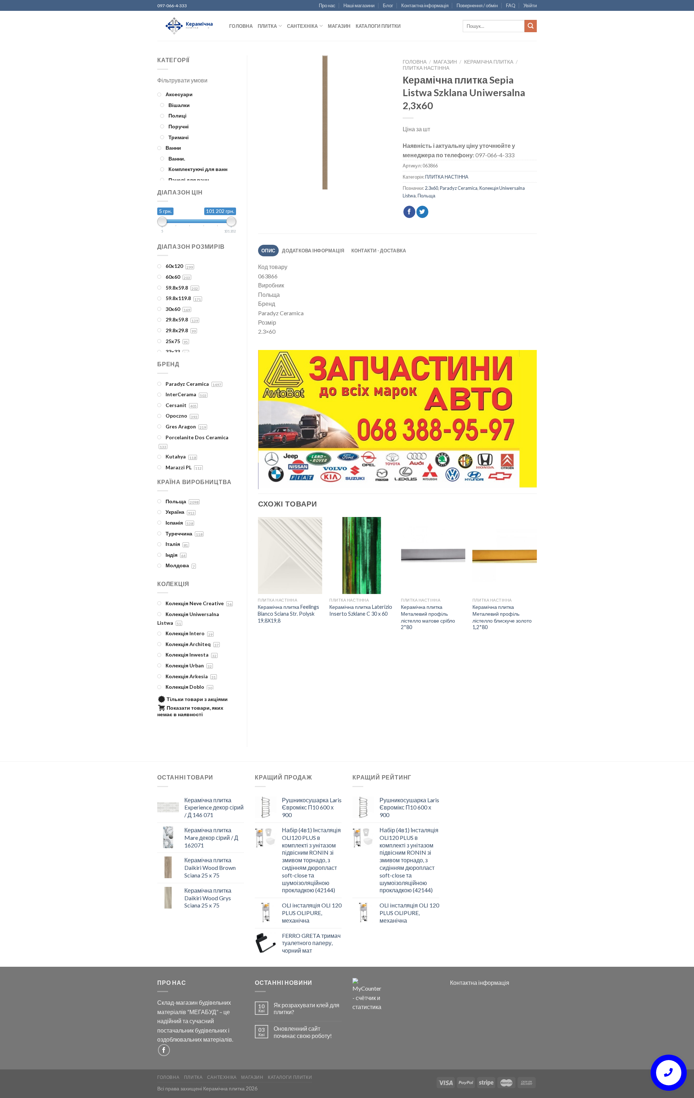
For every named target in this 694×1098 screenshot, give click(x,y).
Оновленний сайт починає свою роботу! (303, 1032)
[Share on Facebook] (409, 212)
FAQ (510, 5)
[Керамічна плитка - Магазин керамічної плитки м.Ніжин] (187, 26)
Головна (241, 26)
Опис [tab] (268, 250)
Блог (388, 5)
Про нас (327, 5)
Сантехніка (302, 26)
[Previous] (272, 420)
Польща (426, 195)
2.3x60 (431, 188)
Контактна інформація (425, 5)
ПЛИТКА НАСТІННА (426, 68)
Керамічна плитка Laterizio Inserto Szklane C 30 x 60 (360, 610)
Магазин (339, 26)
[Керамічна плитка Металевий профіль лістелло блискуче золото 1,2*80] (504, 555)
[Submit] (530, 26)
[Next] (521, 420)
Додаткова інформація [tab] (313, 250)
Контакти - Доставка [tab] (378, 250)
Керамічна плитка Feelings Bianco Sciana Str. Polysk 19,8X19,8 (288, 613)
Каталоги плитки (378, 26)
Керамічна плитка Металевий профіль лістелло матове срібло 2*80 (428, 617)
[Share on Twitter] (422, 212)
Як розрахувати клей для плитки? (306, 1008)
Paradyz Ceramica (458, 188)
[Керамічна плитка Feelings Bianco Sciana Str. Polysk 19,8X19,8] (290, 555)
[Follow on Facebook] (164, 1050)
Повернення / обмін (477, 5)
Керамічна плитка (488, 62)
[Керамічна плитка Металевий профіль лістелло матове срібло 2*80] (433, 555)
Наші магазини (358, 5)
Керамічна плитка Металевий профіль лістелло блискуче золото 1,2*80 (502, 617)
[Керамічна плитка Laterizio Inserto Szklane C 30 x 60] (361, 555)
